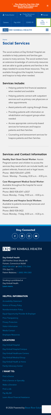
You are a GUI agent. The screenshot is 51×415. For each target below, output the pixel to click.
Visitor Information (10, 326)
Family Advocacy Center (13, 366)
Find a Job (7, 389)
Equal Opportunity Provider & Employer (19, 314)
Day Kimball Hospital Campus (15, 349)
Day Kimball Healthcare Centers (16, 353)
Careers (5, 22)
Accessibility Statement (12, 301)
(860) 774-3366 (24, 267)
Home (5, 40)
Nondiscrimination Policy (13, 310)
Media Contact (9, 331)
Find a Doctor (8, 376)
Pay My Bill (7, 393)
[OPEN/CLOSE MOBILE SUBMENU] (47, 30)
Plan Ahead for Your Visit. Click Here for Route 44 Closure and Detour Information (26, 6)
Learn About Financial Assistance (16, 397)
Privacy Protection (10, 322)
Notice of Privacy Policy (12, 305)
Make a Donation (10, 385)
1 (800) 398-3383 (24, 273)
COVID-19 (29, 22)
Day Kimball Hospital (11, 345)
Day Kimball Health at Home (14, 362)
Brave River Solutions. (35, 408)
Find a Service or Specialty (13, 381)
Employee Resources (11, 335)
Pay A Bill (17, 22)
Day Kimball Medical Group (14, 358)
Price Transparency (10, 318)
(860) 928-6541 (9, 267)
